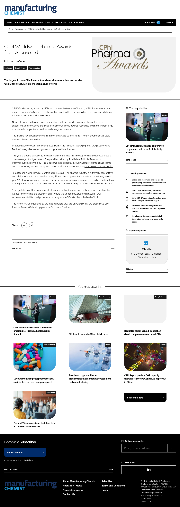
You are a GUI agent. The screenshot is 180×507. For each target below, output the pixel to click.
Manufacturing (104, 297)
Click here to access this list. (99, 166)
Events (49, 22)
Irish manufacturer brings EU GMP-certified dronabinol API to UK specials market (148, 208)
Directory (60, 22)
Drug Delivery (20, 68)
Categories (21, 22)
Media (164, 115)
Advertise (107, 481)
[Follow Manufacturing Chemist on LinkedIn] (148, 470)
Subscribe (150, 22)
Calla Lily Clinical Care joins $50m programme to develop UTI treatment (148, 192)
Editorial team (76, 22)
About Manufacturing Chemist (79, 481)
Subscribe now (135, 397)
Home (10, 22)
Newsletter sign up (73, 490)
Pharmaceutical (34, 68)
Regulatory (51, 392)
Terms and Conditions (113, 485)
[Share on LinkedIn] (24, 225)
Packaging (8, 68)
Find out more (11, 469)
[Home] (9, 29)
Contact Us (69, 494)
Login (168, 22)
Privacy (106, 490)
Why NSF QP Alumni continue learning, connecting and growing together (149, 199)
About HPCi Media (72, 485)
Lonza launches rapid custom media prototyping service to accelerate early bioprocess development (149, 183)
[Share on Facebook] (32, 225)
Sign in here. (28, 460)
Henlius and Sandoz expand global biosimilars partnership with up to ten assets (148, 219)
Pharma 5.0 (37, 22)
